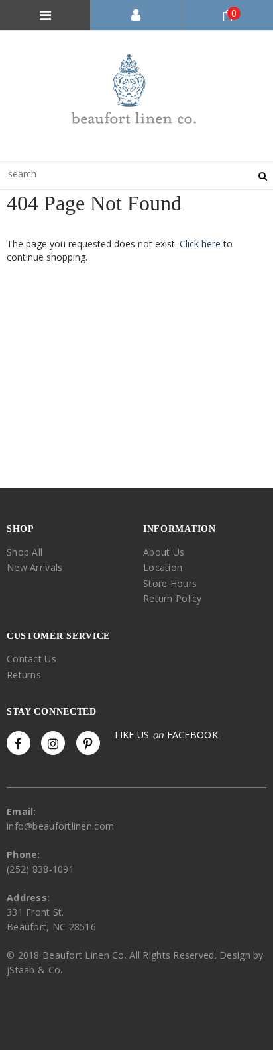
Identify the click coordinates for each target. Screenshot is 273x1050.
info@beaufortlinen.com (60, 826)
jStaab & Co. (34, 969)
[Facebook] (18, 743)
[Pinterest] (88, 743)
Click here (201, 244)
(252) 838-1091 (40, 869)
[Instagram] (53, 743)
